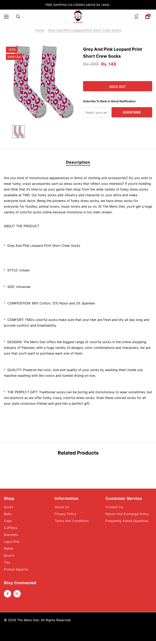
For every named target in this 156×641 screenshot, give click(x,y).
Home (39, 30)
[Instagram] (17, 593)
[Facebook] (7, 593)
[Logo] (78, 16)
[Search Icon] (18, 17)
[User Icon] (136, 16)
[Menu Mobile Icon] (6, 16)
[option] (41, 82)
